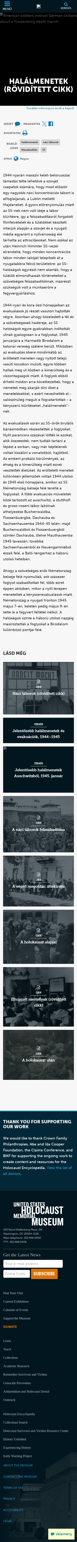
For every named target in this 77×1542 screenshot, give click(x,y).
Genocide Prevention (17, 1383)
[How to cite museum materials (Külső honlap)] (17, 124)
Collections (10, 1357)
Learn (7, 1341)
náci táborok (51, 142)
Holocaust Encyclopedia (19, 1414)
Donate (10, 1327)
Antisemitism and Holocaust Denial (26, 1391)
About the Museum (18, 1465)
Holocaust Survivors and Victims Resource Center (35, 1431)
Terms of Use (13, 1488)
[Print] (24, 133)
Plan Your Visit (13, 1293)
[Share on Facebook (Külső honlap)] (50, 124)
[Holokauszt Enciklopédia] (39, 6)
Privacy (9, 1499)
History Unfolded (14, 1439)
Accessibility (13, 1510)
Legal (7, 1521)
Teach (7, 1349)
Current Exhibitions (16, 1301)
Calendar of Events (15, 1310)
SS (43, 149)
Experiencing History (17, 1447)
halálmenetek (29, 142)
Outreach (9, 1400)
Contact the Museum (20, 1476)
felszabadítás (29, 149)
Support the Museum (16, 1318)
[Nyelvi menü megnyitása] (16, 159)
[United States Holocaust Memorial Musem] (38, 1213)
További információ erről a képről (50, 108)
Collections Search (15, 1422)
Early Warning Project (17, 1456)
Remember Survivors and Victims (25, 1374)
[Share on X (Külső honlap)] (44, 124)
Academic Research (16, 1366)
